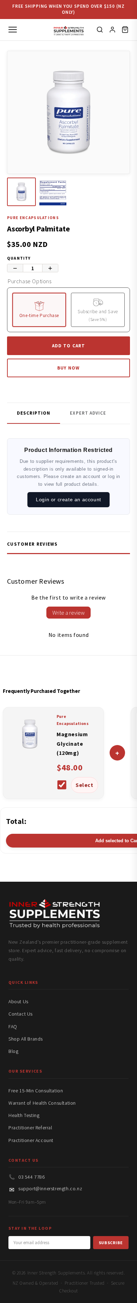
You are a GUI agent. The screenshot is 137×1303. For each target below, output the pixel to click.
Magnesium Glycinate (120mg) (72, 743)
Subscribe (111, 1242)
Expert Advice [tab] (88, 413)
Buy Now (68, 368)
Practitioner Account (30, 1140)
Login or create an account (68, 499)
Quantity (19, 258)
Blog (13, 1051)
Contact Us (20, 1014)
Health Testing (23, 1115)
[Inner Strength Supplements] (68, 29)
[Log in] (112, 29)
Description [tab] (33, 413)
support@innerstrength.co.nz (50, 1188)
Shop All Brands (25, 1039)
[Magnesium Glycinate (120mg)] (30, 753)
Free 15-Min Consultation (35, 1090)
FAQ (12, 1026)
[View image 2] (53, 192)
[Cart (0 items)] (125, 29)
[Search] (99, 29)
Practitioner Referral (30, 1127)
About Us (18, 1001)
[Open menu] (13, 30)
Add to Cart (68, 346)
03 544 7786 (31, 1177)
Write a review (68, 612)
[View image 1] (21, 192)
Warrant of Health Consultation (42, 1103)
